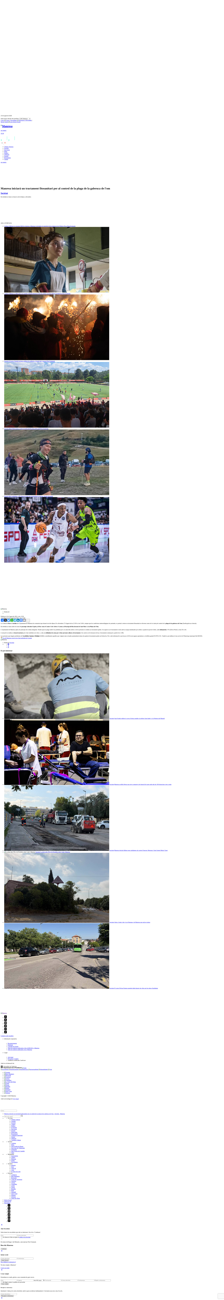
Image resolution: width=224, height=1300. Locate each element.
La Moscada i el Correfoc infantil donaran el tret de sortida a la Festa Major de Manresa (38, 293)
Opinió (6, 159)
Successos (7, 150)
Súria (12, 1152)
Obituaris (6, 154)
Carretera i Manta (16, 1140)
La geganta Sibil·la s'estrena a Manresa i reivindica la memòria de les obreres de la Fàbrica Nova (40, 226)
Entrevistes (14, 1132)
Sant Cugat (14, 1193)
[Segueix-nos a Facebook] (5, 1017)
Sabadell (13, 1192)
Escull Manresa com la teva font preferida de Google (17, 638)
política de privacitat (24, 1237)
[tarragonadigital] (33, 1069)
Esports (6, 156)
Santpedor (14, 1149)
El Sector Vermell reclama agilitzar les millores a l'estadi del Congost (28, 361)
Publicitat (10, 1045)
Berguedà (14, 1178)
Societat (6, 148)
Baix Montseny (15, 1176)
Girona (13, 1182)
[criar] (50, 1069)
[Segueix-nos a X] (5, 1020)
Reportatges (7, 158)
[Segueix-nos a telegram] (5, 1027)
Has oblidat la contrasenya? (8, 1262)
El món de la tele (15, 1171)
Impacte (13, 1165)
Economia (14, 1127)
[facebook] (8, 644)
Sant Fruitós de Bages (17, 1146)
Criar (12, 1170)
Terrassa (13, 1197)
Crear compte (4, 1284)
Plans (5, 151)
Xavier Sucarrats (48, 496)
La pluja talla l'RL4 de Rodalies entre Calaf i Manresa (55, 852)
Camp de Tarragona (16, 1179)
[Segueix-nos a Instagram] (5, 1023)
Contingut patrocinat (16, 1135)
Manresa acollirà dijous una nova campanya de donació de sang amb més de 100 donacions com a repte (142, 784)
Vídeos (13, 1157)
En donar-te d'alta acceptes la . (17, 1237)
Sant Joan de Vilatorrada (18, 1148)
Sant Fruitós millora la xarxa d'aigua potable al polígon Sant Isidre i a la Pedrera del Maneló (139, 718)
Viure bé (13, 1168)
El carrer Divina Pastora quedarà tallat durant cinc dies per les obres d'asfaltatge (136, 988)
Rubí (12, 1190)
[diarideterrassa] (23, 1069)
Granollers (14, 1184)
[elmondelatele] (43, 1069)
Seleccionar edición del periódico (10, 118)
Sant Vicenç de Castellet (18, 1151)
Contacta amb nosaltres (7, 1036)
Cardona (13, 1143)
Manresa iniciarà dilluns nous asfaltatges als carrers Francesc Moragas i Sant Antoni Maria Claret (141, 850)
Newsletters (13, 120)
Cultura (13, 1124)
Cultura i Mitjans (9, 226)
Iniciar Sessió (8, 1200)
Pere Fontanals (71, 226)
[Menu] (3, 144)
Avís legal (10, 1057)
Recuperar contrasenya (7, 1296)
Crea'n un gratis (5, 1268)
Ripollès (13, 1189)
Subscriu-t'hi (7, 1201)
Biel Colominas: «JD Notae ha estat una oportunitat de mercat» (26, 496)
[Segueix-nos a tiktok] (5, 1033)
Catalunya (14, 1175)
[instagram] (8, 647)
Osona (13, 1187)
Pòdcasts (13, 1159)
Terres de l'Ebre (15, 1198)
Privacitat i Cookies (13, 1059)
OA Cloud (16, 1099)
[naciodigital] (5, 1069)
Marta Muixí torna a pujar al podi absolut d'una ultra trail (24, 428)
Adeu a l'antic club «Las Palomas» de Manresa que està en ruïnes (132, 922)
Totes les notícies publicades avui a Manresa (20, 1049)
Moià (12, 1145)
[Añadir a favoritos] (28, 620)
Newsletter (7, 1203)
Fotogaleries (14, 1156)
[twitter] (8, 646)
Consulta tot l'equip (13, 1046)
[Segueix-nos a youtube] (5, 1030)
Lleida (13, 1186)
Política (6, 153)
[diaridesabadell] (14, 1069)
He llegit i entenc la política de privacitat (14, 1282)
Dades (13, 1160)
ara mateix (3, 162)
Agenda (13, 1121)
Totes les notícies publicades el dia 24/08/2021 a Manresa (23, 1048)
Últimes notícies (15, 1119)
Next (12, 1167)
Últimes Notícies (8, 146)
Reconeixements (12, 1043)
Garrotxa (13, 1181)
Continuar (3, 1249)
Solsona (13, 1195)
